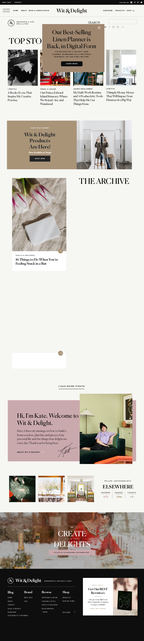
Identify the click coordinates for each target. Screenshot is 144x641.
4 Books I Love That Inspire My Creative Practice (20, 96)
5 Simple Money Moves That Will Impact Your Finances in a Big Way (120, 96)
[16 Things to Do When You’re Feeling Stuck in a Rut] (39, 214)
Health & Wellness (25, 255)
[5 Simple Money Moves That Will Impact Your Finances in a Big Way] (121, 68)
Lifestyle (12, 89)
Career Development (83, 89)
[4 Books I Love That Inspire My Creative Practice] (23, 68)
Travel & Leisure (48, 89)
